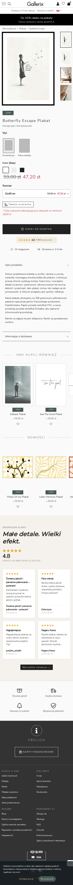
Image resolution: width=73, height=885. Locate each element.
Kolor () (9, 163)
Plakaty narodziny (10, 792)
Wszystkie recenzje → (37, 667)
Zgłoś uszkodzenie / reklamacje (50, 840)
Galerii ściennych (9, 775)
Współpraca (42, 786)
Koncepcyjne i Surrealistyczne (17, 125)
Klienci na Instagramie (12, 819)
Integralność (7, 835)
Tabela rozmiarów (19, 204)
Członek (40, 830)
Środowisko (41, 792)
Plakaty (5, 781)
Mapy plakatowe (9, 797)
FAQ (38, 824)
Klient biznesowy (44, 835)
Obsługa (40, 819)
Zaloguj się (41, 813)
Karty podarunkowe (38, 752)
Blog (4, 813)
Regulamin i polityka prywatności (17, 830)
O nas (39, 775)
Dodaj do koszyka (38, 229)
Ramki (4, 786)
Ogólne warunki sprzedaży (14, 824)
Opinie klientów (43, 781)
